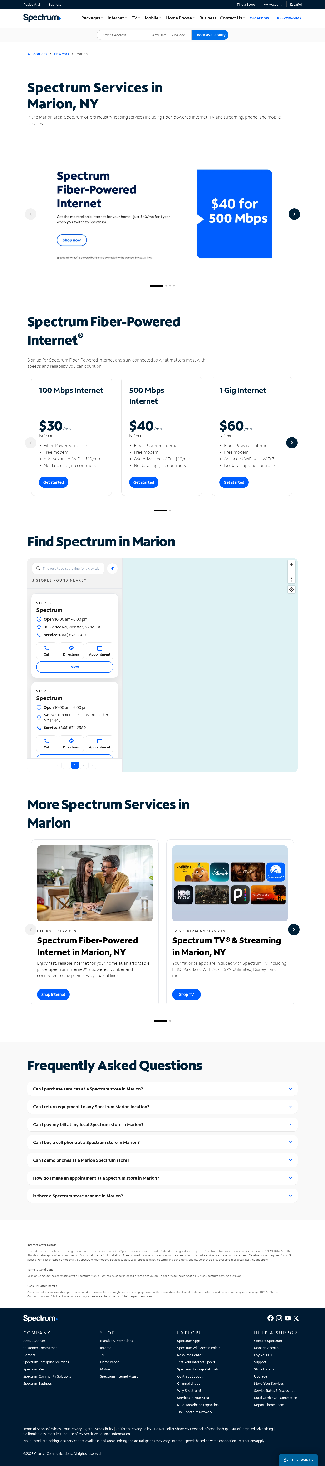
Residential (31, 4)
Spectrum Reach (35, 1369)
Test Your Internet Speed (196, 1362)
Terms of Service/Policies (42, 1429)
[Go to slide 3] (170, 286)
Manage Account (267, 1347)
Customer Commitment (41, 1347)
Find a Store (246, 4)
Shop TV (186, 994)
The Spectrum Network (194, 1412)
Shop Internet (53, 994)
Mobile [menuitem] (153, 18)
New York (61, 54)
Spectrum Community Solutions (47, 1376)
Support (260, 1362)
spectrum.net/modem (94, 1259)
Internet (106, 1347)
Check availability (210, 34)
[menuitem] (31, 4)
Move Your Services (269, 1383)
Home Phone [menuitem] (181, 18)
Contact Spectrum (268, 1340)
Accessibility (104, 1429)
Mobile (105, 1369)
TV (102, 1355)
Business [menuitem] (207, 18)
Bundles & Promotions (116, 1340)
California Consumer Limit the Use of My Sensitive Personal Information (76, 1434)
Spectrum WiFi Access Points (198, 1347)
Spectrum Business (37, 1383)
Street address (110, 30)
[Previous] (30, 214)
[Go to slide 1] (156, 286)
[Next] (294, 214)
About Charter (34, 1340)
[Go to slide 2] (166, 286)
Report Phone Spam (269, 1405)
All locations (37, 54)
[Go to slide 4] (174, 286)
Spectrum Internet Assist (119, 1376)
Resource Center (189, 1355)
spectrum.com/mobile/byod (223, 1276)
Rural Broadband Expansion (198, 1405)
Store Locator (264, 1369)
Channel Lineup (188, 1383)
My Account (272, 4)
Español (296, 4)
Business (54, 4)
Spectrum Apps (188, 1340)
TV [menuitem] (136, 18)
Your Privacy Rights (77, 1429)
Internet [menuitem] (118, 18)
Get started (53, 482)
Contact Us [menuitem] (233, 18)
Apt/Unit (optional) (162, 32)
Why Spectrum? (189, 1390)
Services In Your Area (193, 1397)
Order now (259, 17)
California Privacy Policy (133, 1429)
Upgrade (260, 1376)
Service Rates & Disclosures (274, 1390)
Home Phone (109, 1362)
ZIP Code (181, 30)
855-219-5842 (289, 17)
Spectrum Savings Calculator (199, 1369)
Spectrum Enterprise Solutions (46, 1362)
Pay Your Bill (263, 1355)
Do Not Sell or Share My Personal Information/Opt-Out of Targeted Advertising (213, 1429)
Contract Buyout (190, 1376)
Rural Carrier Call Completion (275, 1397)
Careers (29, 1355)
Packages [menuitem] (92, 18)
